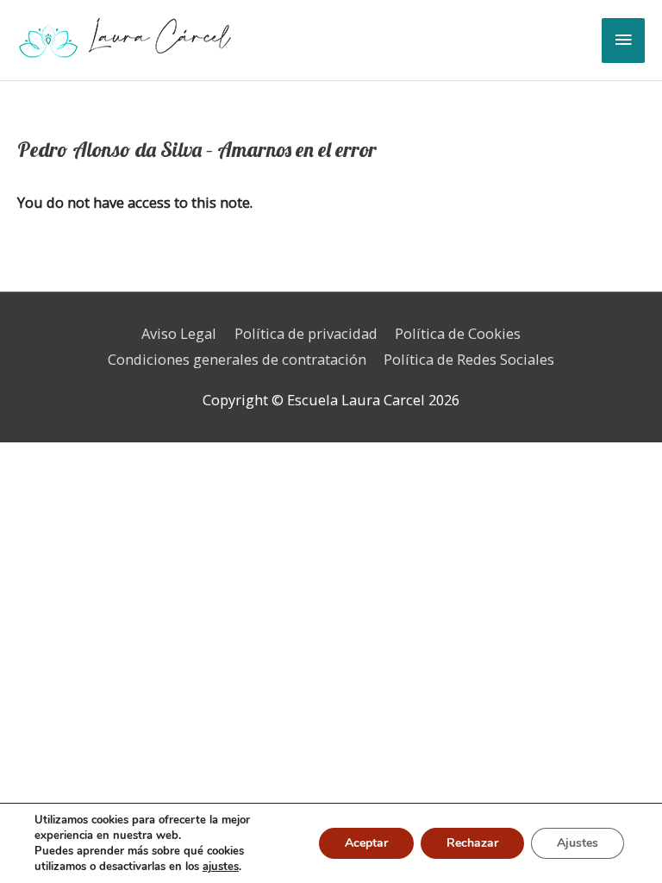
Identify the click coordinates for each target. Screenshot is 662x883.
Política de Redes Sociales (469, 359)
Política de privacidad (306, 333)
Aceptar (366, 843)
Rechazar (472, 843)
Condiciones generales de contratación (237, 359)
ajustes (221, 866)
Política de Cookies (458, 333)
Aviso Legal (178, 333)
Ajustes (577, 843)
